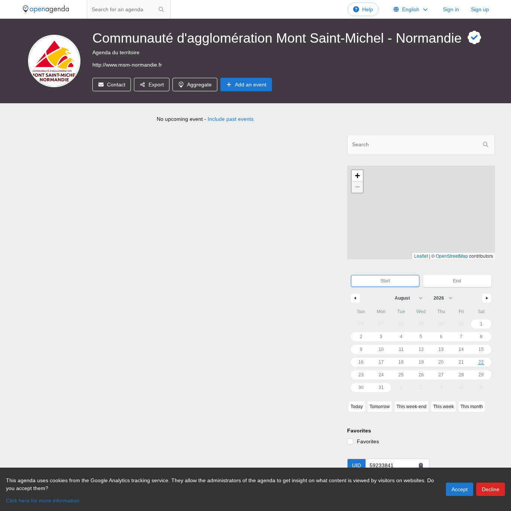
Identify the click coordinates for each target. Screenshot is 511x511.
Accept (460, 489)
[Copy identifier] (420, 465)
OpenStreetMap (452, 256)
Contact (116, 85)
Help (367, 9)
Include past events (231, 119)
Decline (490, 489)
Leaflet (421, 256)
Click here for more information (42, 501)
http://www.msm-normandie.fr (127, 65)
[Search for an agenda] (161, 9)
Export (156, 85)
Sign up (480, 9)
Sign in (451, 9)
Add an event (250, 85)
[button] (357, 175)
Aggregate (199, 85)
